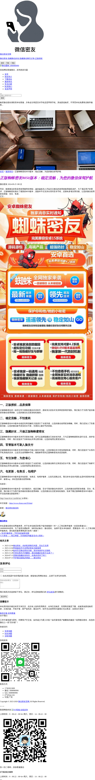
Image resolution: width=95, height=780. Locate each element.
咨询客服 (11, 613)
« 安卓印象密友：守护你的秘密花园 (14, 533)
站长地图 (8, 634)
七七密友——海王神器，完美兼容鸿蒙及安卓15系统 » (22, 536)
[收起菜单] (3, 706)
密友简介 (8, 77)
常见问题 (8, 84)
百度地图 (8, 631)
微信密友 (3, 521)
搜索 (2, 63)
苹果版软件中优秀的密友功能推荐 (27, 548)
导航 (7, 63)
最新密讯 (8, 82)
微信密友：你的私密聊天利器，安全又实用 (30, 546)
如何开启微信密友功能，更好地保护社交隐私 (31, 550)
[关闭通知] (1, 109)
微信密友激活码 (12, 508)
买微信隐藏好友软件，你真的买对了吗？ (30, 555)
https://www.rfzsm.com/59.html (20, 503)
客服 (13, 63)
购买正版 (4, 613)
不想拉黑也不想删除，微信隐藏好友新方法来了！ (33, 553)
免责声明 (8, 89)
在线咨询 (24, 710)
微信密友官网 (24, 701)
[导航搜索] (1, 93)
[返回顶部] (1, 779)
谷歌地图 (8, 636)
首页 (6, 74)
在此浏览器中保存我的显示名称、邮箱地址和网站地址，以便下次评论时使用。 (35, 576)
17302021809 (6, 772)
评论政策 (50, 592)
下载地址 (8, 79)
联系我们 (8, 86)
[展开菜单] (1, 706)
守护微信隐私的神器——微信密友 (27, 558)
